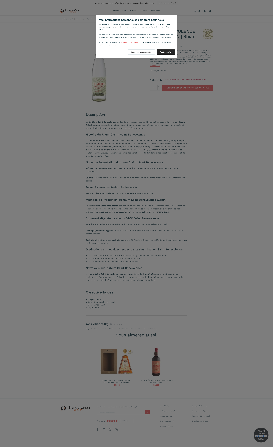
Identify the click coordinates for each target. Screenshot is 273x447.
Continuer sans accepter (141, 52)
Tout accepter (166, 52)
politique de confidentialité (130, 42)
